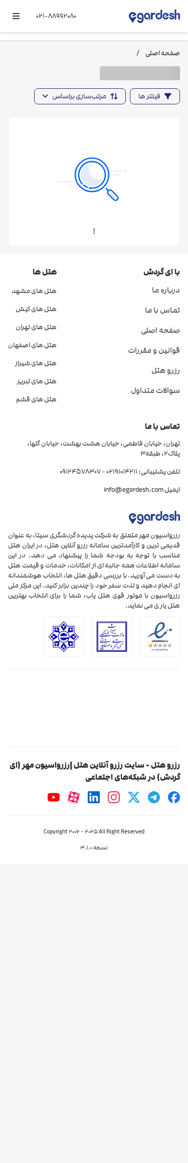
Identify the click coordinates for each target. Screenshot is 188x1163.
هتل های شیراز (36, 363)
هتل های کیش (36, 309)
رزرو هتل (165, 370)
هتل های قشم (36, 399)
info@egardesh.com (133, 490)
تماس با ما (162, 310)
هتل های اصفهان (32, 345)
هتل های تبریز (37, 381)
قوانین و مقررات (154, 350)
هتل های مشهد (34, 291)
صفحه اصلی (160, 330)
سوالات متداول (155, 390)
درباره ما (166, 290)
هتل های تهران (36, 327)
